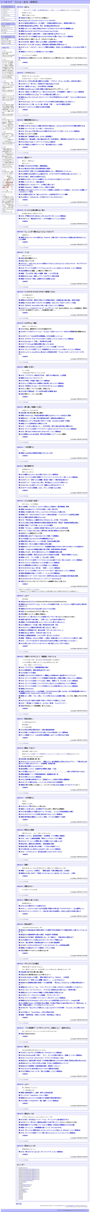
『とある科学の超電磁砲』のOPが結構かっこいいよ (46, 336)
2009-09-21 (20, 865)
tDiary (26, 58)
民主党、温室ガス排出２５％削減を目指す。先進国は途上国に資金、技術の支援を (54, 300)
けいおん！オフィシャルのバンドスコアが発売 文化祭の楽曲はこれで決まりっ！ (50, 101)
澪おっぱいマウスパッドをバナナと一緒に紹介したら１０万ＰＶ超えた (47, 643)
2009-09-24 (20, 924)
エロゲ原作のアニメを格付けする (35, 906)
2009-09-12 (20, 447)
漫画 (26, 194)
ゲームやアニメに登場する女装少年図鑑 (37, 107)
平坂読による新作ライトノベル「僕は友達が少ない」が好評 (43, 144)
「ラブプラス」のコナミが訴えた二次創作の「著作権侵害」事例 (48, 506)
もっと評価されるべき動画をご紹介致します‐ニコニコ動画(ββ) (44, 383)
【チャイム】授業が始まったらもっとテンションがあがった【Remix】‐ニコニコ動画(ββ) (52, 1130)
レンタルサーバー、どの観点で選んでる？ (41, 184)
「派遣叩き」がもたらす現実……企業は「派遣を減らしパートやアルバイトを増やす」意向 (53, 638)
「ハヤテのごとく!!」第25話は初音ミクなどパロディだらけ (43, 851)
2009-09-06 (20, 231)
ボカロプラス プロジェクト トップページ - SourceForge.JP (43, 578)
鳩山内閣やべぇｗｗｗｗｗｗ (34, 766)
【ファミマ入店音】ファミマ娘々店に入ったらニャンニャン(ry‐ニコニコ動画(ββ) (50, 1133)
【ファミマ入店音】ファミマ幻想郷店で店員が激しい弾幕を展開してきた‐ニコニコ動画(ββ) (53, 678)
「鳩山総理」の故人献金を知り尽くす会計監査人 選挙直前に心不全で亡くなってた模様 (56, 139)
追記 (20, 1203)
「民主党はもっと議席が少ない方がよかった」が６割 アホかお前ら (46, 520)
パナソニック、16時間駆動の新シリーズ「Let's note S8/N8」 (43, 1127)
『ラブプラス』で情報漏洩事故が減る (36, 667)
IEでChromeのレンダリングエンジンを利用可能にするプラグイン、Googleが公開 (54, 1000)
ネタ (26, 18)
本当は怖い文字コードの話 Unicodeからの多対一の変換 (52, 421)
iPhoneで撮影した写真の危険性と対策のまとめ (48, 992)
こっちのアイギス (35, 665)
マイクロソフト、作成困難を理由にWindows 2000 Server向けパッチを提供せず (58, 546)
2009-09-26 (20, 1028)
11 (25, 1167)
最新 (17, 1203)
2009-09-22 (20, 886)
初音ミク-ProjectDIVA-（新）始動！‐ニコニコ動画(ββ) (41, 1100)
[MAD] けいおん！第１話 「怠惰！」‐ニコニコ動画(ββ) (42, 568)
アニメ (27, 44)
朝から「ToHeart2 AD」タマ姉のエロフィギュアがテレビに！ (44, 197)
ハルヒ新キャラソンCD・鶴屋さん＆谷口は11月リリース (46, 485)
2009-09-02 (20, 73)
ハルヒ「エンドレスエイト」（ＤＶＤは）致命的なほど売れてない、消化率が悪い (51, 990)
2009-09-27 (20, 1046)
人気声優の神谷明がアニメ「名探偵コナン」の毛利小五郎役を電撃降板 (47, 779)
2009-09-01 (20, 7)
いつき (4, 50)
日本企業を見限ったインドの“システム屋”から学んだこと (46, 622)
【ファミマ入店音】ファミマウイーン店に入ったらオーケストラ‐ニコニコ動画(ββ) (50, 429)
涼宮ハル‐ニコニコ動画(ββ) (33, 777)
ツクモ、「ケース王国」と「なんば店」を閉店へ (40, 557)
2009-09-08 (20, 292)
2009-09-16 (20, 656)
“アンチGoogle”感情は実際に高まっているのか (39, 344)
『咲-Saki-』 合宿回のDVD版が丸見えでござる (44, 84)
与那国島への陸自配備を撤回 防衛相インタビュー (44, 1066)
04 (22, 1167)
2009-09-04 (20, 157)
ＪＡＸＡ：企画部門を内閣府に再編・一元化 (42, 769)
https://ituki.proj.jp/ (68, 1210)
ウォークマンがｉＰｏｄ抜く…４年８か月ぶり (39, 128)
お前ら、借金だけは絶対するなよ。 (36, 176)
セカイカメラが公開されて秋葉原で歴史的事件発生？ (45, 1098)
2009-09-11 (20, 407)
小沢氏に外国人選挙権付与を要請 (35, 522)
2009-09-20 (20, 830)
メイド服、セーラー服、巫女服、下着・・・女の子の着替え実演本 (49, 104)
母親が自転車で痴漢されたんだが (35, 517)
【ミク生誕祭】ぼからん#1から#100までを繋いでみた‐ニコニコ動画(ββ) (50, 36)
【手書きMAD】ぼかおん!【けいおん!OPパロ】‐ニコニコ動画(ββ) (45, 216)
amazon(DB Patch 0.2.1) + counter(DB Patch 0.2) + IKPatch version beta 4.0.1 (71, 1205)
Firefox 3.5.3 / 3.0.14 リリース (34, 378)
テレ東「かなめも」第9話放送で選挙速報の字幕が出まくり (48, 44)
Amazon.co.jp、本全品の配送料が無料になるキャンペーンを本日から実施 (48, 415)
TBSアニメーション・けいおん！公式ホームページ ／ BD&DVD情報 (51, 331)
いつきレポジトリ (6, 19)
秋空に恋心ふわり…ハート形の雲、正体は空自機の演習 (42, 541)
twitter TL (5, 48)
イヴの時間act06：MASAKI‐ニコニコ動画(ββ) (47, 1052)
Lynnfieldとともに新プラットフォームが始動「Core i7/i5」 (46, 346)
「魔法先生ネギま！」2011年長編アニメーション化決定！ (48, 218)
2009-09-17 (20, 719)
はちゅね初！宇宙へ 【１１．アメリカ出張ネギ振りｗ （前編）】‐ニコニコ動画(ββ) (55, 1055)
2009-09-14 (20, 501)
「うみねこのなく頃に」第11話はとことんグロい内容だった (49, 482)
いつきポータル (5, 9)
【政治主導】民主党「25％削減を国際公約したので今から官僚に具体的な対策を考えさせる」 (57, 1060)
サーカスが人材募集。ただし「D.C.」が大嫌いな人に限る (43, 488)
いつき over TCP (5, 15)
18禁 (26, 785)
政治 (22, 766)
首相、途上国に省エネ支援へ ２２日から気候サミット (42, 846)
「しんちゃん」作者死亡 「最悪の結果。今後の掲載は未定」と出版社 (47, 870)
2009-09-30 (20, 1146)
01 (22, 1169)
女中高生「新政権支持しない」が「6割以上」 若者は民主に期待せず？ (51, 937)
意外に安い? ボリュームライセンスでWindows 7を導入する (46, 512)
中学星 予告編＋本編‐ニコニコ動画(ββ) (37, 380)
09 (34, 1169)
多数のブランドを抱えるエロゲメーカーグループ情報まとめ (43, 940)
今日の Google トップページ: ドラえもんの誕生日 (40, 142)
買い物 (27, 413)
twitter (3, 17)
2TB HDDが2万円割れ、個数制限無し (36, 166)
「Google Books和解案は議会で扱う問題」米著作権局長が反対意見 (45, 549)
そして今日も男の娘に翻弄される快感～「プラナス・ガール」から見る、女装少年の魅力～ (53, 81)
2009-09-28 (20, 1084)
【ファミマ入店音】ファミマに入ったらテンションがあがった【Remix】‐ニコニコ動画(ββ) (53, 268)
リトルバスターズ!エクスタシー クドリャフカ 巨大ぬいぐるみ (44, 1058)
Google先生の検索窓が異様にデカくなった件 (39, 453)
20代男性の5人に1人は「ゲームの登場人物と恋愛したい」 (43, 94)
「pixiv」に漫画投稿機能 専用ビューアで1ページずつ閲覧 (43, 838)
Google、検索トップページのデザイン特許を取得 (43, 276)
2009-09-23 (20, 900)
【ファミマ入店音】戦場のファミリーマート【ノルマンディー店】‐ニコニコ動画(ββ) (51, 477)
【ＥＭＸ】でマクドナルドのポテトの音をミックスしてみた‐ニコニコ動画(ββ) (49, 339)
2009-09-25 (20, 963)
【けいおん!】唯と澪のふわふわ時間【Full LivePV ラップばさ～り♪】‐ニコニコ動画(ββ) (52, 131)
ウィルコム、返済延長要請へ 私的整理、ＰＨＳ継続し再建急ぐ (45, 836)
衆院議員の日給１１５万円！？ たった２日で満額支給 (42, 573)
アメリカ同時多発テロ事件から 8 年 (36, 423)
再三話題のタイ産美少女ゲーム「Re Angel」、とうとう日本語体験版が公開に (49, 811)
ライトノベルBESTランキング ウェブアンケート (40, 308)
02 (23, 1169)
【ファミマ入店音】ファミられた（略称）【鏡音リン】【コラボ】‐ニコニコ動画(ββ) (51, 680)
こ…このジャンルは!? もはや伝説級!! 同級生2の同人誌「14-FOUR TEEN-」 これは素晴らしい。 (55, 908)
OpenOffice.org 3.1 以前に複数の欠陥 (36, 89)
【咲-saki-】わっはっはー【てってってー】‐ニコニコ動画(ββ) (44, 1151)
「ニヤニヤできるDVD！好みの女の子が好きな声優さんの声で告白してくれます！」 (51, 641)
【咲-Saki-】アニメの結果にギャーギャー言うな (45, 617)
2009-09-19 (20, 798)
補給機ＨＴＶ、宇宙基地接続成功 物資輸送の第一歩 (41, 774)
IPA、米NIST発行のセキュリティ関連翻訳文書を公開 (45, 552)
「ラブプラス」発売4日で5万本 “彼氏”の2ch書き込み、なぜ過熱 (45, 375)
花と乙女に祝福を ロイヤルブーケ (64, 785)
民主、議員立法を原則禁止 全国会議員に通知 (39, 844)
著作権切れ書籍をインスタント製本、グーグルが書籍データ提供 (45, 817)
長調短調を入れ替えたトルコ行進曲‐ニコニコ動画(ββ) (41, 565)
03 (25, 1169)
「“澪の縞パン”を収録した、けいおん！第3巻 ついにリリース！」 (46, 703)
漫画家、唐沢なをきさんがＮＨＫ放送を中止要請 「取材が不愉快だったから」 (53, 554)
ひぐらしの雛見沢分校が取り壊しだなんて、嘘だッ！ (41, 627)
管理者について (5, 26)
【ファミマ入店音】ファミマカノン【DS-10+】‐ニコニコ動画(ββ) (45, 998)
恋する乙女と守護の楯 (41, 659)
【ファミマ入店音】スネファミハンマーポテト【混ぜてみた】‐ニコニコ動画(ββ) (50, 570)
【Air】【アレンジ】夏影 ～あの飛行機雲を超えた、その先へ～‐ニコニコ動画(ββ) (44, 10)
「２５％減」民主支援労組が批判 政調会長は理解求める (46, 418)
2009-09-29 (20, 1113)
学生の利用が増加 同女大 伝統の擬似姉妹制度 (39, 729)
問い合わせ (4, 30)
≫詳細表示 (25, 62)
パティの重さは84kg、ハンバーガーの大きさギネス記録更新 (44, 782)
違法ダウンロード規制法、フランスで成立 (41, 948)
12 (26, 1167)
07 (31, 1169)
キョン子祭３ (29, 806)
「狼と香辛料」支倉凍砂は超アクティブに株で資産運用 (42, 942)
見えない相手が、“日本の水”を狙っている (38, 633)
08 (32, 1169)
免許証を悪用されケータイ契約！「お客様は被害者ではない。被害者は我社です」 (51, 23)
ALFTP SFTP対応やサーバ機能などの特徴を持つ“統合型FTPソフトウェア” (52, 675)
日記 (22, 18)
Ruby (72, 1206)
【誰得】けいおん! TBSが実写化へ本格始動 (39, 86)
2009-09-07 (20, 252)
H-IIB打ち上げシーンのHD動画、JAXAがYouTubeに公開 (43, 691)
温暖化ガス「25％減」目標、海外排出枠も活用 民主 (41, 625)
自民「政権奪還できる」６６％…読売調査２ (39, 136)
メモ (26, 36)
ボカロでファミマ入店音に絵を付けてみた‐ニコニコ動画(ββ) (43, 814)
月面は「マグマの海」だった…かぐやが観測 (39, 525)
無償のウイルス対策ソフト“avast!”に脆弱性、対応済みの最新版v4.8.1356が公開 (49, 1125)
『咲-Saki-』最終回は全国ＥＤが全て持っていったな (46, 1122)
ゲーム (27, 945)
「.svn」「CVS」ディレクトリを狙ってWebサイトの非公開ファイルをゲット (58, 987)
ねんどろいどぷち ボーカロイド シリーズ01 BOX (40, 20)
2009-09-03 (20, 120)
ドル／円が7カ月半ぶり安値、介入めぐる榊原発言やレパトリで (48, 1063)
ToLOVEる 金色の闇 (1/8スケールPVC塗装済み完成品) (42, 1068)
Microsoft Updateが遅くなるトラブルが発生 (42, 609)
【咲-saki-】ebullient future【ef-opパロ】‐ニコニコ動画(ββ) (43, 431)
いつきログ (6, 2)
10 (23, 1167)
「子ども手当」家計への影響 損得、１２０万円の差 (41, 273)
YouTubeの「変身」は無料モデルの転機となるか (40, 279)
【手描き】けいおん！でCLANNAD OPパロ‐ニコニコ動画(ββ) (44, 386)
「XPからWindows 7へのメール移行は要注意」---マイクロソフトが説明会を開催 (53, 514)
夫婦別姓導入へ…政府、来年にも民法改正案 (39, 1092)
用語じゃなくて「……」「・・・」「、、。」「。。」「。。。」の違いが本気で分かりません (55, 771)
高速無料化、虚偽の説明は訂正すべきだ (37, 670)
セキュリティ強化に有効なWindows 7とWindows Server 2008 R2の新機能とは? (49, 28)
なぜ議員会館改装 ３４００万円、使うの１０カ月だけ (42, 635)
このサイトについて (6, 28)
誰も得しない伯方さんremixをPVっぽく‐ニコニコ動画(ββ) (43, 849)
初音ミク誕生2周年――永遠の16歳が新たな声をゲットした (46, 34)
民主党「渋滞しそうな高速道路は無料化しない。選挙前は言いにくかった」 (48, 171)
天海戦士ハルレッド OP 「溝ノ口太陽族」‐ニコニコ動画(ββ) (43, 1071)
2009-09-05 (20, 210)
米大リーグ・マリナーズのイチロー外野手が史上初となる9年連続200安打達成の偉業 (51, 576)
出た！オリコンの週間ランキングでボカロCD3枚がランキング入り (49, 179)
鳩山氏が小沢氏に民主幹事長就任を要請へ (38, 168)
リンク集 (3, 32)
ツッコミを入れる (23, 68)
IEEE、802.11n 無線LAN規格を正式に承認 (38, 544)
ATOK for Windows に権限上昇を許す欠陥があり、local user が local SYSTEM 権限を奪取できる (55, 126)
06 (29, 1169)
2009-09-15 (20, 596)
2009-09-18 (20, 748)
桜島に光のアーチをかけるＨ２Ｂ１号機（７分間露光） (42, 536)
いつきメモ (4, 13)
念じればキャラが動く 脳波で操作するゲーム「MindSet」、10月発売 (47, 977)
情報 (22, 26)
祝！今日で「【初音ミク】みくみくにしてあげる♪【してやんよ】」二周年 (51, 873)
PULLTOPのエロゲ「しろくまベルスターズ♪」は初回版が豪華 (49, 945)
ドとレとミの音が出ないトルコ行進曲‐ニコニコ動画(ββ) (42, 562)
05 (28, 1169)
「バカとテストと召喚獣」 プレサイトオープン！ (45, 995)
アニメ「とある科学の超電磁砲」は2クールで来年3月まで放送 (49, 735)
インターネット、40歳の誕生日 (34, 182)
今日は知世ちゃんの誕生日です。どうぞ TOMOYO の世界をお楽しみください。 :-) (54, 174)
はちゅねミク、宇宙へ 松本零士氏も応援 (38, 341)
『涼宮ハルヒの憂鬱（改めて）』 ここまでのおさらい (47, 980)
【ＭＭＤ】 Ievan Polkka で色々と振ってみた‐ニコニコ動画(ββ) (44, 305)
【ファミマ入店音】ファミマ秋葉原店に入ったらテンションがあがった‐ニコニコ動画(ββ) (53, 349)
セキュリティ (29, 421)
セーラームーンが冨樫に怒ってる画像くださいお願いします (43, 841)
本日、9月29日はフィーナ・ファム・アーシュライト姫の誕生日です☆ (47, 1119)
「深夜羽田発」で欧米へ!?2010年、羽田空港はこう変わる (43, 1015)
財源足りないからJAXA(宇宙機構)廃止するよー (40, 538)
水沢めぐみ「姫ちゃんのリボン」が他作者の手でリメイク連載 (48, 194)
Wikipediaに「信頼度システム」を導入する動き (40, 187)
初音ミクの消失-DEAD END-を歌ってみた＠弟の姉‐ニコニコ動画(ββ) (46, 732)
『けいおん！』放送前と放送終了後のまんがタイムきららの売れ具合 (46, 528)
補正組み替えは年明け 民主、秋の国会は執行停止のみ (42, 26)
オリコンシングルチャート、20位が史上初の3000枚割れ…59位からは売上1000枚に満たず (53, 911)
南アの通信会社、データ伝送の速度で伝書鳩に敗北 (41, 391)
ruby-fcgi (85, 1206)
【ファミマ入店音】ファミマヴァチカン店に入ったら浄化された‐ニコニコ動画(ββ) (50, 683)
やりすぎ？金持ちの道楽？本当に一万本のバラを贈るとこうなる (45, 700)
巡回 (22, 809)
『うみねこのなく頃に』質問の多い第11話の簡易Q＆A (43, 530)
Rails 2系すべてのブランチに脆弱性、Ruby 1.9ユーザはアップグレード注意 (52, 303)
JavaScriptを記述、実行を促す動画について (42, 434)
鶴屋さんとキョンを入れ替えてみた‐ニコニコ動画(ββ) (41, 474)
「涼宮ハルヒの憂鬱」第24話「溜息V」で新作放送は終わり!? (49, 480)
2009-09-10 (20, 367)
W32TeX (31, 688)
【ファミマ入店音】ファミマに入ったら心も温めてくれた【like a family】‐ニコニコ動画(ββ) (53, 560)
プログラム (31, 601)
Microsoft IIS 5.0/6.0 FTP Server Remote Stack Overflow (41, 31)
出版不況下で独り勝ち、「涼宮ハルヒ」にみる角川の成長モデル (45, 619)
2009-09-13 (20, 466)
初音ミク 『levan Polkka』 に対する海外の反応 (39, 1012)
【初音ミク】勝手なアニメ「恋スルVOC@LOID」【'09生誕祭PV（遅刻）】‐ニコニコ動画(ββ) (54, 92)
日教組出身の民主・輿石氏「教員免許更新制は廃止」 (63, 522)
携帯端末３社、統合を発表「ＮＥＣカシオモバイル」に (45, 630)
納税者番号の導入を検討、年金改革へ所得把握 (43, 934)
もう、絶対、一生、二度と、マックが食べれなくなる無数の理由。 (46, 696)
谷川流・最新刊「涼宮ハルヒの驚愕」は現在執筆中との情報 (43, 42)
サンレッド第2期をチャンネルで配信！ (42, 51)
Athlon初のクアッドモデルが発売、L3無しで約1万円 (41, 509)
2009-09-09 (20, 323)
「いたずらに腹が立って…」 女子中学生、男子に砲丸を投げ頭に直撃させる (49, 426)
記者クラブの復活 (30, 673)
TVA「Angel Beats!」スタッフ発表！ (37, 1095)
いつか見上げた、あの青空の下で (35, 809)
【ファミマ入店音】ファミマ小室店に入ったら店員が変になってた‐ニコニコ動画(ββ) (51, 686)
